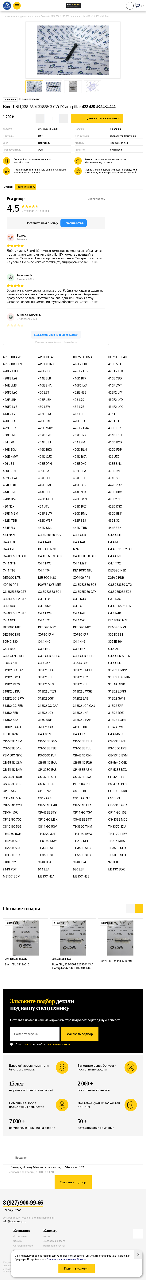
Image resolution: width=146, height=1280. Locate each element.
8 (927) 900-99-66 (23, 1203)
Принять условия (76, 1268)
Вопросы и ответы (54, 1245)
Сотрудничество (23, 1245)
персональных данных (58, 1044)
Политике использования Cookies (66, 1259)
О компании (20, 1236)
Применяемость (25, 187)
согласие (27, 1044)
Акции (46, 1236)
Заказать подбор (80, 1034)
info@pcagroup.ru (14, 1221)
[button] (130, 908)
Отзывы (8, 187)
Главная (7, 16)
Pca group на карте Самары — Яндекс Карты (56, 342)
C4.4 (36, 16)
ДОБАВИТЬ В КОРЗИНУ (102, 118)
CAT (16, 16)
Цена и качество (29, 99)
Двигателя (25, 16)
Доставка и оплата (54, 1241)
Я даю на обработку (43, 1044)
